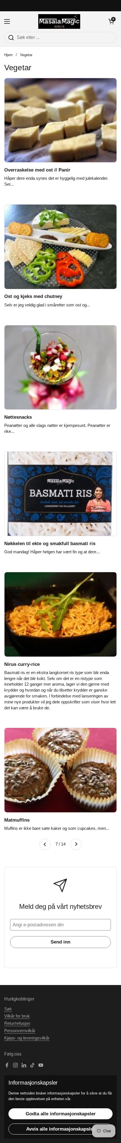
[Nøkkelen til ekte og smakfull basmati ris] (60, 493)
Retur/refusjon (17, 1023)
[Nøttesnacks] (60, 367)
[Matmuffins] (60, 770)
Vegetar (26, 55)
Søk (8, 1009)
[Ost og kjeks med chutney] (60, 246)
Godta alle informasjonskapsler (61, 1113)
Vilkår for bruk (17, 1016)
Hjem (8, 55)
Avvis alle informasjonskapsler (60, 1129)
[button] (111, 21)
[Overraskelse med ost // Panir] (60, 120)
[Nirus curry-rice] (60, 614)
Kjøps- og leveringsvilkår (27, 1038)
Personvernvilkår (19, 1030)
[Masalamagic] (59, 21)
